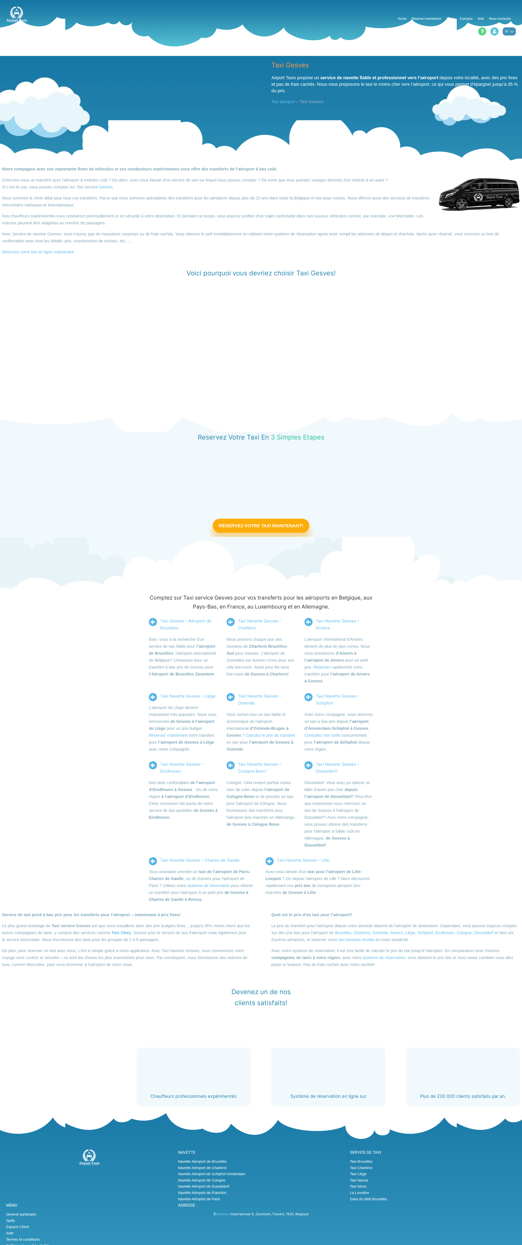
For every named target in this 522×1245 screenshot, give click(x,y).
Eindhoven (444, 932)
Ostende (380, 932)
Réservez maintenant (168, 735)
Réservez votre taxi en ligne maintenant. (38, 252)
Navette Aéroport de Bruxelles (202, 1161)
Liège (410, 932)
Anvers (396, 932)
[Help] (482, 31)
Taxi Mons (358, 1186)
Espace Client (17, 1227)
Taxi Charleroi (361, 1168)
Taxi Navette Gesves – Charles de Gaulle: (200, 860)
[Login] (494, 31)
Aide (9, 1233)
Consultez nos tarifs (322, 735)
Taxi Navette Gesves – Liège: (188, 696)
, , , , (269, 1214)
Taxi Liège (358, 1174)
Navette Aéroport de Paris (199, 1199)
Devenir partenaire (21, 1214)
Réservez (322, 667)
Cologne (464, 932)
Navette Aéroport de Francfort (202, 1193)
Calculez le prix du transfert (270, 735)
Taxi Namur (359, 1180)
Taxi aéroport (283, 101)
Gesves (106, 187)
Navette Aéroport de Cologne (201, 1180)
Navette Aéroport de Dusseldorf (203, 1186)
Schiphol (425, 932)
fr (507, 31)
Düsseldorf (483, 932)
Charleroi (362, 932)
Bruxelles (343, 932)
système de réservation (208, 885)
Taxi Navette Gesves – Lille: (303, 860)
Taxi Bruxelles (361, 1161)
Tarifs (10, 1220)
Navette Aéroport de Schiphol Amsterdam (211, 1174)
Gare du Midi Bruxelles (368, 1199)
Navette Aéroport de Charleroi (202, 1168)
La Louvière (359, 1193)
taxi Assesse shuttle (356, 939)
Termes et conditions (23, 1239)
